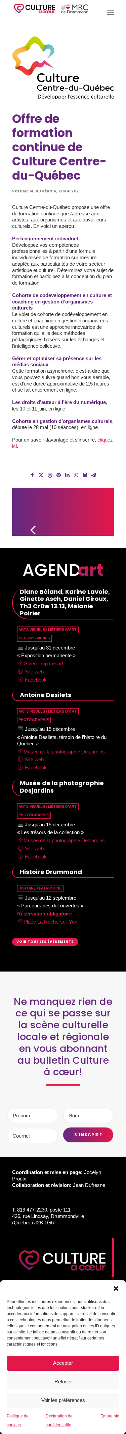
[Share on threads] (50, 475)
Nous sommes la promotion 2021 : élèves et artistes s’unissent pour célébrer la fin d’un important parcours (98, 508)
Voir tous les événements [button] (45, 941)
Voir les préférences (63, 1400)
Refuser (63, 1381)
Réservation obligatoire (44, 914)
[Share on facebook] (33, 475)
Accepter (63, 1363)
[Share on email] (94, 475)
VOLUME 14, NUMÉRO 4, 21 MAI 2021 (46, 191)
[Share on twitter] (41, 475)
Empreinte (109, 1416)
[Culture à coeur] (51, 12)
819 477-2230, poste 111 (44, 1210)
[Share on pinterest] (59, 475)
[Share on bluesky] (85, 475)
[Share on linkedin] (68, 475)
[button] (116, 1288)
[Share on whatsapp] (76, 475)
